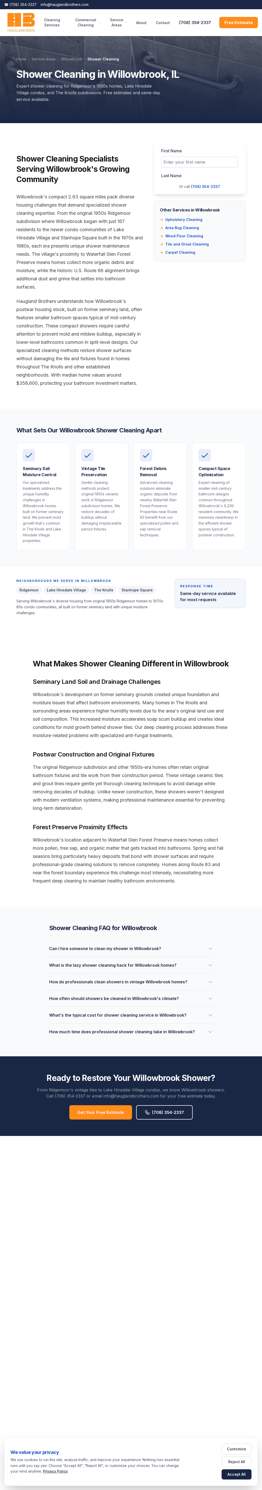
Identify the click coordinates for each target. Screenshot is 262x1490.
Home (21, 59)
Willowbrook (71, 59)
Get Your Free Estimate (101, 1112)
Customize (236, 1449)
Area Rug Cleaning (179, 228)
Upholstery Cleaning (181, 219)
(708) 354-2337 (20, 4)
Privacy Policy (55, 1471)
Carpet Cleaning (177, 252)
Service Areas (116, 22)
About (141, 22)
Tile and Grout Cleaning (184, 244)
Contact (163, 22)
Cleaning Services (52, 22)
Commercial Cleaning (85, 22)
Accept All (236, 1474)
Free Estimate (238, 22)
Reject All (236, 1462)
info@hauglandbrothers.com (65, 4)
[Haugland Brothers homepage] (21, 22)
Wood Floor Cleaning (181, 236)
